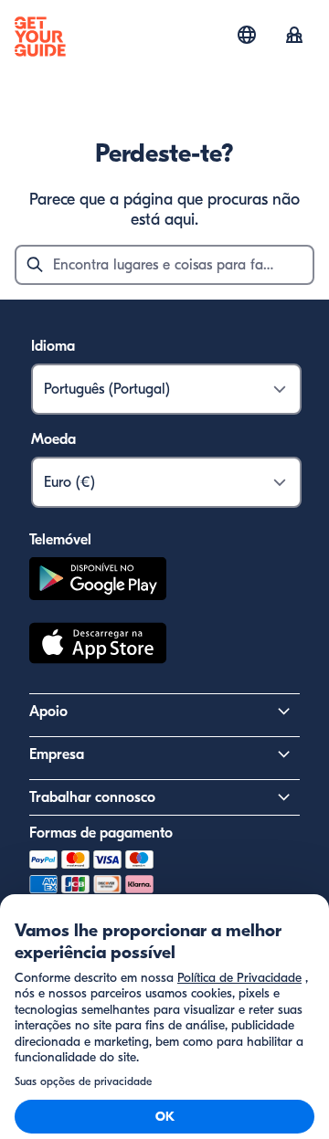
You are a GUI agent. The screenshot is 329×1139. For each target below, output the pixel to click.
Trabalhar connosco (92, 797)
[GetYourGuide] (40, 36)
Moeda (53, 439)
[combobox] (164, 265)
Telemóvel (60, 540)
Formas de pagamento (101, 833)
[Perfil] (294, 36)
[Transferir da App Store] (97, 645)
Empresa (56, 754)
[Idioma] (246, 34)
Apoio (48, 711)
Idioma (53, 346)
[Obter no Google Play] (97, 581)
